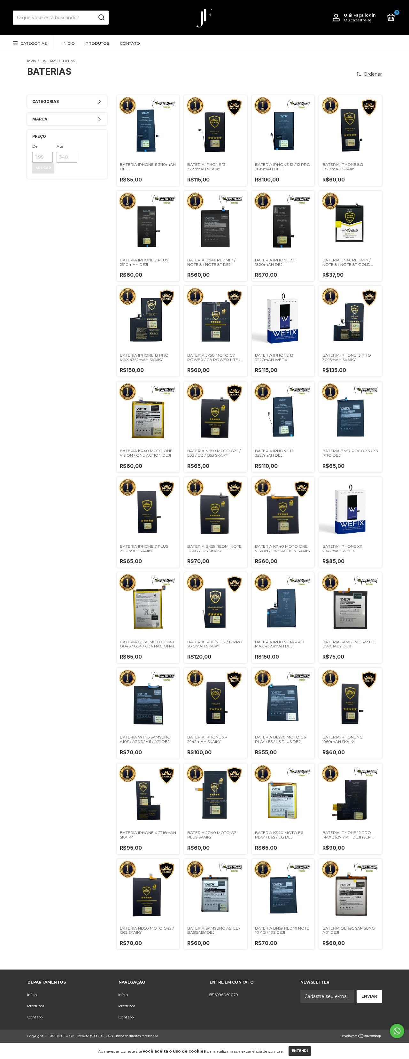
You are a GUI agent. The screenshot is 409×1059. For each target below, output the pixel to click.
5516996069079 (223, 994)
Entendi (300, 1051)
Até (60, 146)
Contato (130, 43)
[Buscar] (101, 17)
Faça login (364, 15)
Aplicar (43, 168)
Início (69, 43)
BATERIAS (49, 61)
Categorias (33, 43)
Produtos (97, 43)
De (34, 146)
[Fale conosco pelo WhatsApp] (397, 1031)
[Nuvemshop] (362, 1037)
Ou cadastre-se (357, 20)
